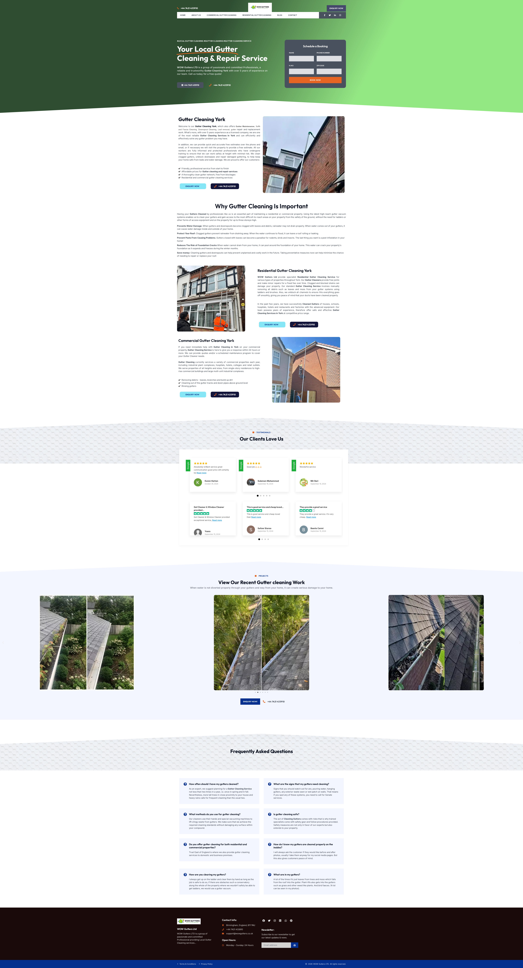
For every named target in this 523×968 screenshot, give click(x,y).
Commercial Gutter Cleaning (221, 15)
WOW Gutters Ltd (187, 929)
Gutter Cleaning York (205, 126)
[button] (336, 8)
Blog (279, 15)
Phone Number (323, 53)
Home (183, 15)
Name (291, 53)
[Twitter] (330, 15)
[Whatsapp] (286, 920)
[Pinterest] (291, 920)
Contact (292, 15)
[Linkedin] (280, 920)
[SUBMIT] (294, 945)
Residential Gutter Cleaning (256, 15)
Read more (201, 473)
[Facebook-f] (325, 15)
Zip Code (320, 65)
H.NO (291, 65)
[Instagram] (340, 15)
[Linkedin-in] (335, 15)
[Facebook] (264, 920)
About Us (196, 15)
